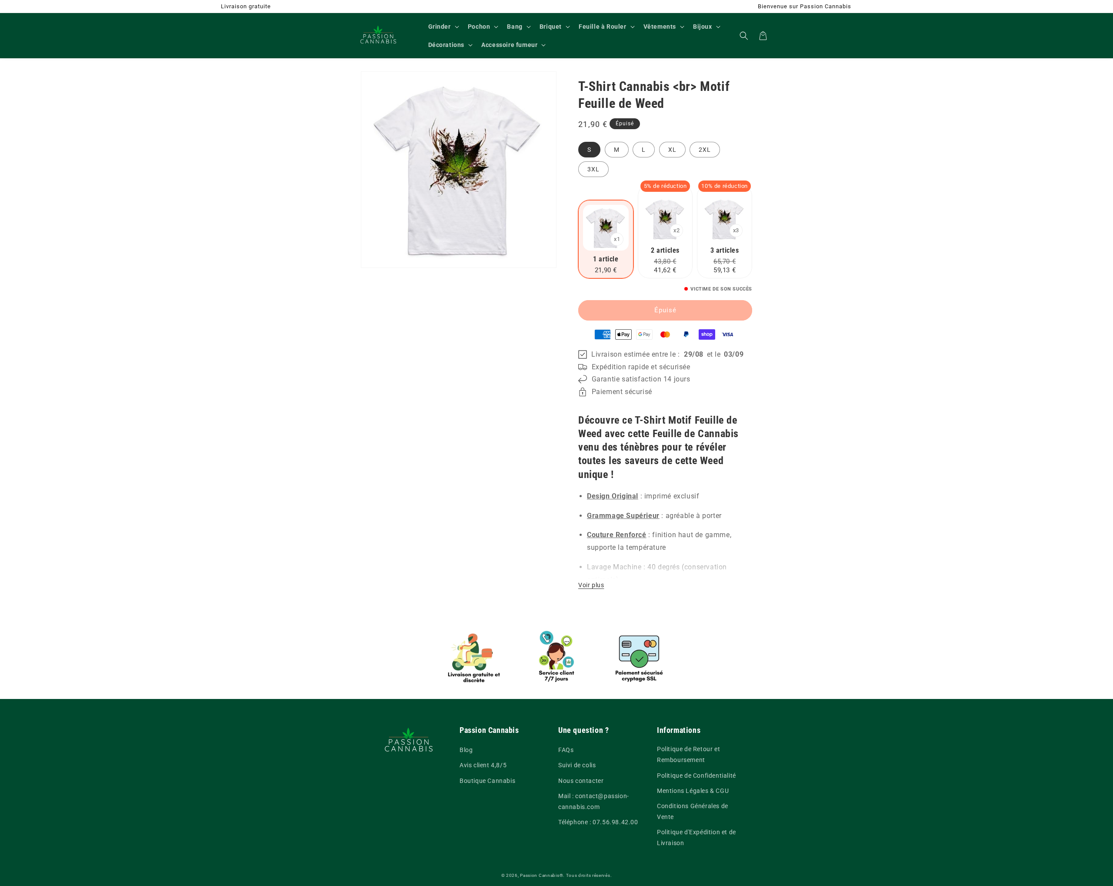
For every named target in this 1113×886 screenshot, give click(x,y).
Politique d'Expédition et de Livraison (696, 837)
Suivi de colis (577, 765)
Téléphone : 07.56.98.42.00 (598, 822)
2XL (705, 149)
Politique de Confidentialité (696, 775)
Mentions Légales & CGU (693, 790)
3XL (593, 169)
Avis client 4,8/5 (483, 765)
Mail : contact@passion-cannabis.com (593, 801)
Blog (466, 749)
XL (672, 149)
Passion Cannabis (539, 875)
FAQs (565, 749)
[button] (443, 26)
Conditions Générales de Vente (692, 811)
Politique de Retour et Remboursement (688, 754)
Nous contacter (580, 780)
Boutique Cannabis (487, 780)
